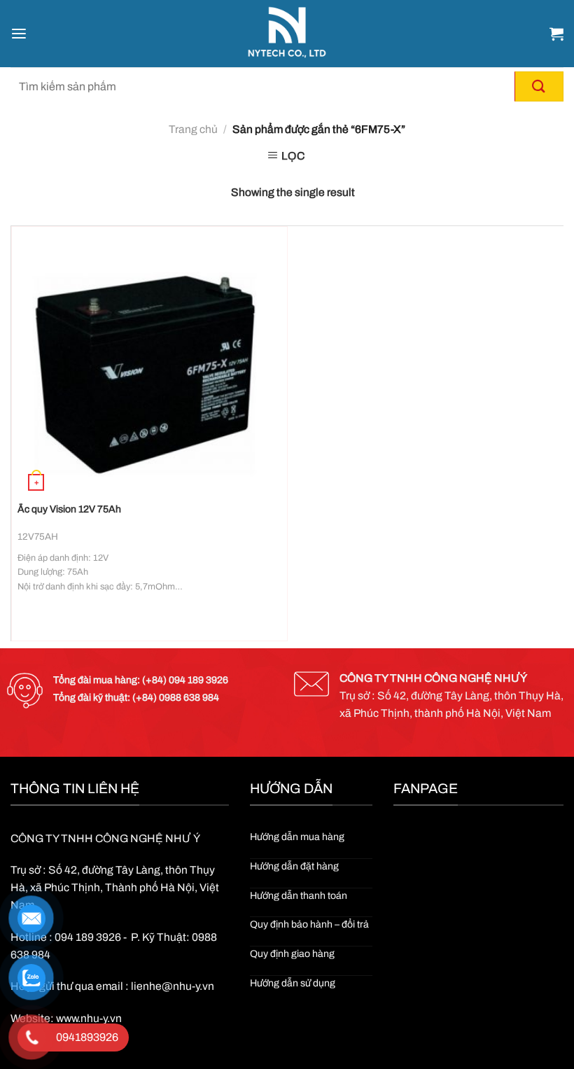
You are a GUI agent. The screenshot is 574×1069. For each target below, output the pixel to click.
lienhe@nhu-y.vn (172, 986)
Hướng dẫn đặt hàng (294, 866)
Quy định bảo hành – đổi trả (309, 924)
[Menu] (18, 34)
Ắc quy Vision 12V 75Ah (69, 509)
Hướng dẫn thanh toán (298, 895)
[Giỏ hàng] (557, 33)
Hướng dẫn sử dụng (292, 983)
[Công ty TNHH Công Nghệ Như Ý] (287, 33)
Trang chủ (193, 129)
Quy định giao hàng (292, 954)
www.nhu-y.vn (89, 1018)
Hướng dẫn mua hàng (297, 837)
